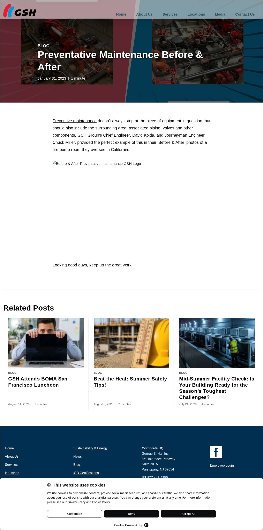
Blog (44, 45)
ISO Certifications (86, 473)
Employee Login (222, 465)
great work (122, 265)
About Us (144, 14)
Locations (196, 14)
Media (220, 14)
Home (121, 14)
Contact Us (245, 14)
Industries (12, 473)
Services (170, 14)
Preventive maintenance (75, 121)
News (77, 456)
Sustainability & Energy (90, 448)
